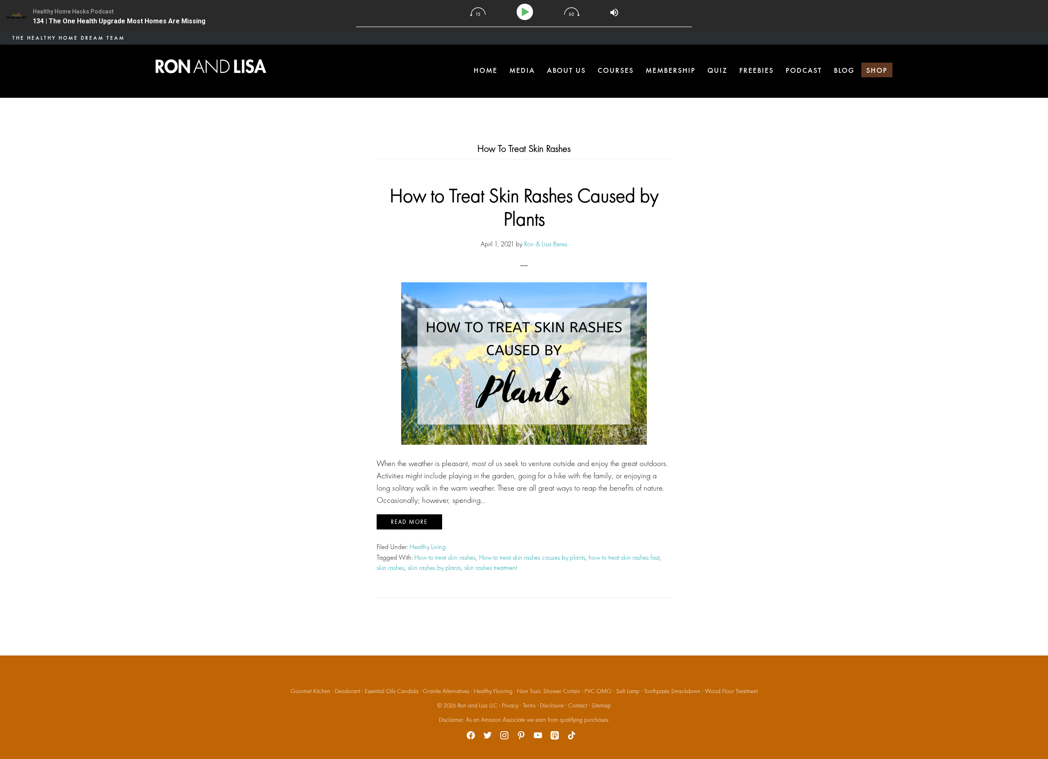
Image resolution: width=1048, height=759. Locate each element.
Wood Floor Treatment (731, 691)
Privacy (510, 705)
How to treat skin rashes (445, 557)
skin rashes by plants (434, 567)
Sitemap (601, 705)
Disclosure (552, 705)
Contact (577, 705)
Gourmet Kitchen (310, 691)
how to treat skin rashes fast (624, 557)
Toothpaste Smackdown (672, 691)
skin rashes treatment (490, 567)
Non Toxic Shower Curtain (548, 691)
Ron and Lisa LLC (477, 705)
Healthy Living (427, 546)
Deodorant (347, 691)
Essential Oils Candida (391, 691)
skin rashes (390, 567)
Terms (529, 705)
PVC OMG (598, 691)
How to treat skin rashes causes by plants (532, 557)
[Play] (526, 12)
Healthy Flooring (493, 691)
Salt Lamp (627, 691)
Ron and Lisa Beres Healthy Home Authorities (211, 66)
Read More (409, 521)
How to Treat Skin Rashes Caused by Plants (524, 207)
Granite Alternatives (446, 691)
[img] (478, 11)
